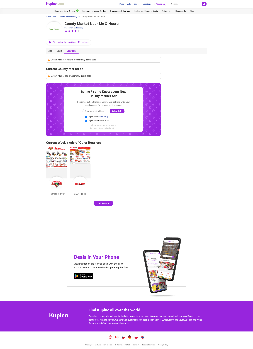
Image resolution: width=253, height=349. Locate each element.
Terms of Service (148, 345)
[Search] (204, 4)
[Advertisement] (103, 217)
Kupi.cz (123, 337)
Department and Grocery (73, 28)
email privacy (111, 125)
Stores (137, 4)
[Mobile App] (83, 276)
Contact (136, 345)
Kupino (48, 17)
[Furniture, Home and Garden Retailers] (94, 11)
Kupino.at (110, 337)
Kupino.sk (143, 337)
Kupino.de (130, 337)
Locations (147, 4)
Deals (121, 4)
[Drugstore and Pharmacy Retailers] (120, 11)
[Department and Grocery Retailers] (67, 11)
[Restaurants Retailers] (181, 11)
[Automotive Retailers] (167, 11)
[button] (66, 31)
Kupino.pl (136, 337)
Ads (129, 4)
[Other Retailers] (192, 11)
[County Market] (54, 29)
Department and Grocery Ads (69, 17)
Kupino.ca (117, 337)
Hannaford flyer (56, 172)
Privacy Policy (103, 117)
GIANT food (80, 172)
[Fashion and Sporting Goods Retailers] (146, 11)
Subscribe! (116, 111)
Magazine (160, 4)
